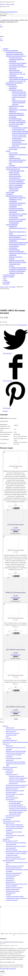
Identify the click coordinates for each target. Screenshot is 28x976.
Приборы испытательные (16, 260)
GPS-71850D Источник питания (15, 618)
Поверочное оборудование (17, 147)
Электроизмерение (12, 224)
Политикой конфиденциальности (8, 968)
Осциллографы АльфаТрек (20, 131)
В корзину (16, 508)
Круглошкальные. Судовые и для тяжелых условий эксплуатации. (18, 215)
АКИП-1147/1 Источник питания (15, 550)
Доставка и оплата (9, 275)
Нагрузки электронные (16, 124)
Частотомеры (13, 149)
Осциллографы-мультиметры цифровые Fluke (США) (19, 144)
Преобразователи (14, 249)
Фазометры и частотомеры (17, 219)
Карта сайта (2, 4)
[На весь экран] (3, 973)
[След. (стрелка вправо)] (2, 975)
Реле (10, 163)
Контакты (6, 284)
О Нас (4, 278)
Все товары (8, 4)
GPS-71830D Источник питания (15, 675)
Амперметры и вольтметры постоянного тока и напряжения (17, 205)
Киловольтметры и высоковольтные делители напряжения (17, 239)
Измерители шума (14, 158)
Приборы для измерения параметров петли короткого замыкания (18, 253)
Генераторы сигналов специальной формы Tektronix (19, 102)
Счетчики (12, 165)
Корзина (12, 4)
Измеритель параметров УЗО (17, 235)
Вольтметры (12, 88)
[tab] (15, 411)
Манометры (12, 61)
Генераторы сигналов (16, 90)
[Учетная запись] (0, 32)
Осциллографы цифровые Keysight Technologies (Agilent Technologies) (20, 135)
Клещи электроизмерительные (18, 242)
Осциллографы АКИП (18, 129)
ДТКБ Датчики (13, 153)
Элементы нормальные (16, 273)
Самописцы (12, 75)
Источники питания (15, 118)
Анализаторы (13, 86)
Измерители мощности (16, 113)
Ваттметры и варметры (16, 208)
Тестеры (11, 266)
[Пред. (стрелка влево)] (0, 975)
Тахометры (9, 194)
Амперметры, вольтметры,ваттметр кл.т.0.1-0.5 (18, 228)
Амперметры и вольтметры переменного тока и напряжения (17, 199)
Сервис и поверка (8, 276)
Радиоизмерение (11, 84)
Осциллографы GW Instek (20, 127)
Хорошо (2, 971)
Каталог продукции (10, 50)
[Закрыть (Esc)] (0, 973)
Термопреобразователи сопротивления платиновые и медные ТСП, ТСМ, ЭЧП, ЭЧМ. (18, 79)
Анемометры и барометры (14, 52)
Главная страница (4, 286)
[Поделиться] (2, 973)
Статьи (5, 280)
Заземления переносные (16, 170)
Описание (5, 411)
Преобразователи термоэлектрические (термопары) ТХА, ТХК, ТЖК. (17, 72)
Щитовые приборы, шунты (14, 196)
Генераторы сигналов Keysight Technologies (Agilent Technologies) (19, 93)
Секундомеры (10, 192)
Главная (5, 48)
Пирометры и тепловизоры (14, 83)
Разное (8, 151)
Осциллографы (13, 126)
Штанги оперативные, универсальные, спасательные (16, 188)
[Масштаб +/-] (5, 973)
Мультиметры (13, 248)
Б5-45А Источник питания (15, 466)
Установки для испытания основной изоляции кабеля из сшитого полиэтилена (18, 269)
